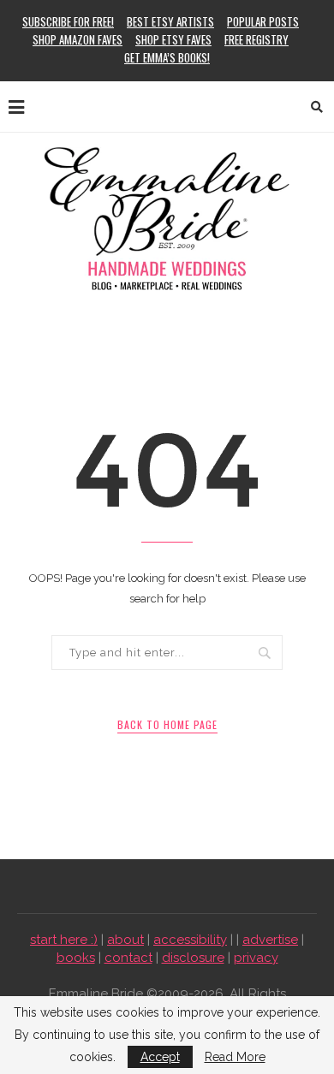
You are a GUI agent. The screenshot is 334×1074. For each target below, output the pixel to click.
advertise (270, 939)
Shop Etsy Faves (173, 39)
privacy (256, 957)
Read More (235, 1057)
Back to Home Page (167, 724)
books (76, 957)
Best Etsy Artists (170, 21)
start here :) (64, 939)
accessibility (190, 939)
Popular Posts (263, 21)
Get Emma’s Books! (167, 57)
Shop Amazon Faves (77, 39)
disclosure (193, 957)
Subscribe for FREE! (68, 21)
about (125, 939)
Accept (160, 1057)
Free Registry (256, 39)
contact (128, 957)
